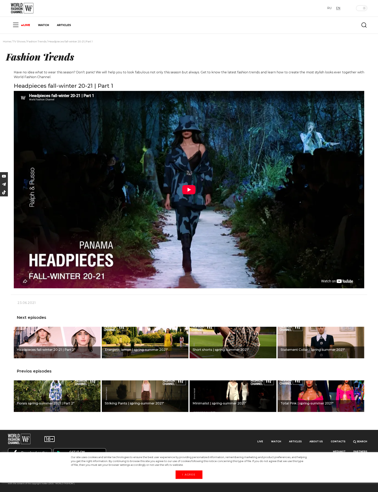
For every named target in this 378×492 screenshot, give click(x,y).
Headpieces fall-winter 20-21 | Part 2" (46, 350)
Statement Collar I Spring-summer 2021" (313, 350)
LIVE (26, 25)
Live (260, 441)
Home (7, 41)
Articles (295, 441)
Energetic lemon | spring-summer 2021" (136, 350)
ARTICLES (64, 25)
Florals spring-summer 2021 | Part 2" (45, 403)
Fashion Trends (36, 41)
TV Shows (19, 41)
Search (361, 441)
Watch (276, 441)
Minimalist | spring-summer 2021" (219, 403)
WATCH (43, 25)
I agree (189, 474)
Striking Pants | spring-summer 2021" (134, 403)
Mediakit (339, 451)
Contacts (338, 441)
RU (329, 8)
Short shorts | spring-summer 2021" (221, 350)
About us (316, 441)
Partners (360, 451)
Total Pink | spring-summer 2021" (307, 403)
